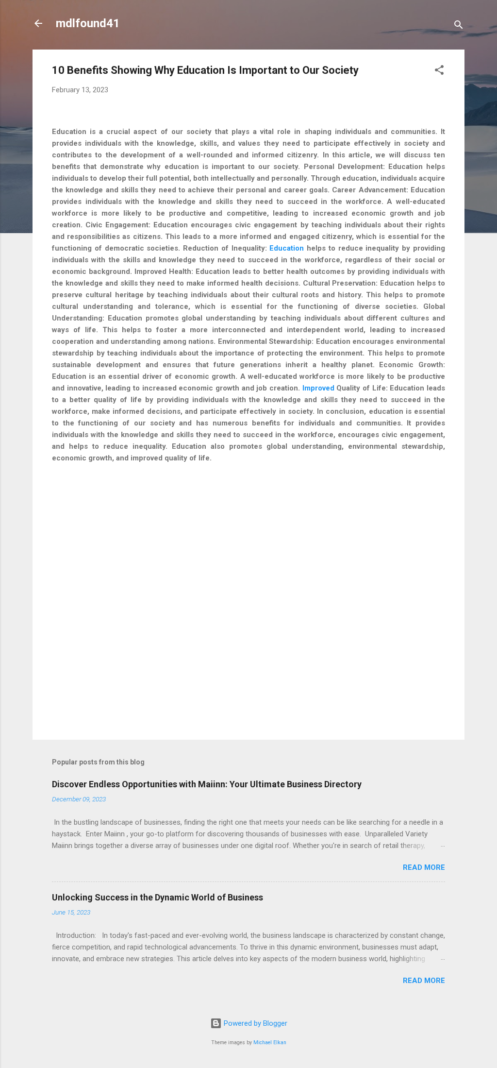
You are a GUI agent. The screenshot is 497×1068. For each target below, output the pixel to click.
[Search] (458, 26)
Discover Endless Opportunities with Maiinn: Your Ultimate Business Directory (207, 784)
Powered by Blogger (254, 1023)
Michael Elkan (269, 1042)
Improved (318, 388)
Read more (424, 867)
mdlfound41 (88, 23)
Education (286, 248)
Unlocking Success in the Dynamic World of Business (157, 897)
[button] (439, 71)
